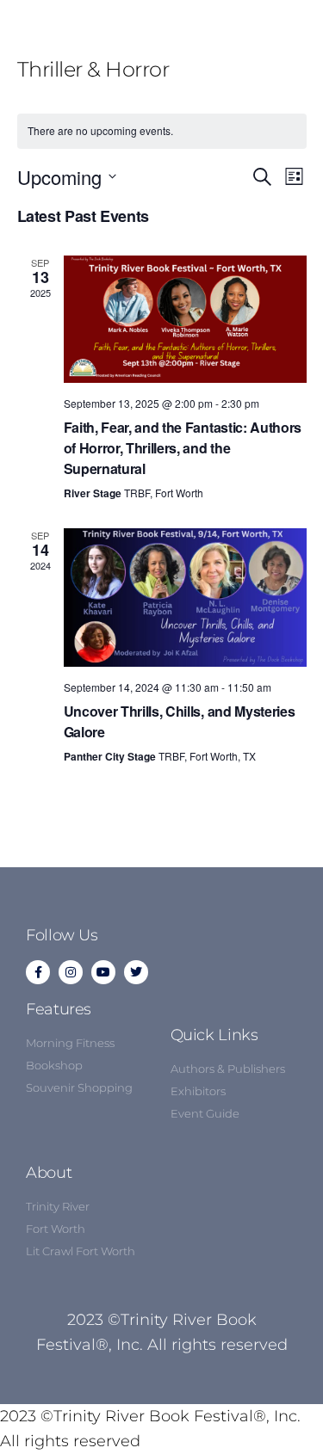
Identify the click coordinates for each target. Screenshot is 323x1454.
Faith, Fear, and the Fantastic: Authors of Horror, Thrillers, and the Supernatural (183, 447)
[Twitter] (136, 972)
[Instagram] (71, 972)
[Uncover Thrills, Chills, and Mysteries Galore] (185, 597)
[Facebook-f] (38, 972)
